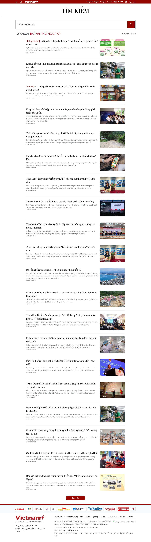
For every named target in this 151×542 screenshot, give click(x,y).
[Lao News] (47, 509)
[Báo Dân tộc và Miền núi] (17, 509)
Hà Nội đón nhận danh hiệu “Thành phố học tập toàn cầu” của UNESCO (62, 42)
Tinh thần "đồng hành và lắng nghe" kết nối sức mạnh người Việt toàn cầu (60, 180)
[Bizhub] (38, 509)
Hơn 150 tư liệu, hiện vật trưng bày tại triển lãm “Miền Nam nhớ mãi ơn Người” (61, 477)
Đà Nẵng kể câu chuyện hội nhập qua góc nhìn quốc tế (53, 269)
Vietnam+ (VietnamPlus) (31, 1)
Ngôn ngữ (95, 517)
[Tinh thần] (112, 185)
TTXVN (103, 517)
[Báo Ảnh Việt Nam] (123, 509)
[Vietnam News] (95, 509)
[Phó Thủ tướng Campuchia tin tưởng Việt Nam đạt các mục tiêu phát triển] (112, 367)
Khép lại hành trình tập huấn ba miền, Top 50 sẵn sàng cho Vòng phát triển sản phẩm (61, 111)
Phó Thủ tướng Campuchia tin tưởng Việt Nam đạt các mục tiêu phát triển (60, 362)
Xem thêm (75, 498)
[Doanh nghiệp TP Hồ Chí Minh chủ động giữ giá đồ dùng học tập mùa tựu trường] (112, 414)
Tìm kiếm (75, 10)
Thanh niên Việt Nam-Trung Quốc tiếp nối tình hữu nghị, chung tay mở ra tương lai (60, 226)
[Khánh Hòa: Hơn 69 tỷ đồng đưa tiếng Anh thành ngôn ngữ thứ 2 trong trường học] (112, 437)
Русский (120, 1)
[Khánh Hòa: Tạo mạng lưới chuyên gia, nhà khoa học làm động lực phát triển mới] (112, 344)
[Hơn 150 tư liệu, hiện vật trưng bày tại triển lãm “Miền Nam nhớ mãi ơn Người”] (112, 482)
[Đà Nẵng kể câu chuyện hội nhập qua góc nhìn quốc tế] (112, 276)
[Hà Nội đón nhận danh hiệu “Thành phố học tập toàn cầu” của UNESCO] (112, 47)
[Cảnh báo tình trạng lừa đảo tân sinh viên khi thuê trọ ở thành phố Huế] (112, 459)
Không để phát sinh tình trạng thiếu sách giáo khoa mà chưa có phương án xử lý (62, 65)
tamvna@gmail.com (101, 524)
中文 (115, 2)
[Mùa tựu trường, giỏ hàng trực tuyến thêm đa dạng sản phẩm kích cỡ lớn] (112, 162)
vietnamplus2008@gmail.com (69, 530)
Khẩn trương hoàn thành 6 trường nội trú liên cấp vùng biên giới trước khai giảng (61, 294)
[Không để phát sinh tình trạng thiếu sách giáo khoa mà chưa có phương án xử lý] (112, 70)
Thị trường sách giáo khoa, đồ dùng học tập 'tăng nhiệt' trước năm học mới (60, 88)
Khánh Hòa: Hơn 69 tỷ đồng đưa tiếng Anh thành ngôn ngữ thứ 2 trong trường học (61, 432)
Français (103, 2)
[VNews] (133, 509)
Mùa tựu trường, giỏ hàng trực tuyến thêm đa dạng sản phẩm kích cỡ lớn (61, 157)
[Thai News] (53, 509)
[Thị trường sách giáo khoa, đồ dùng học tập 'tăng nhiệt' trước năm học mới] (112, 93)
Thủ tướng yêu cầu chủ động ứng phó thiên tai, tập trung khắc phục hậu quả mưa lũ (60, 135)
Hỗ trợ (87, 517)
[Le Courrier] (110, 509)
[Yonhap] (79, 509)
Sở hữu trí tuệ (58, 517)
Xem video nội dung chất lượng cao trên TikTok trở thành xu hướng (60, 201)
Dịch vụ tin (111, 517)
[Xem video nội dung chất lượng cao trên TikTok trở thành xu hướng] (112, 208)
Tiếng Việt (90, 2)
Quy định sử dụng (72, 517)
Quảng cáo (121, 517)
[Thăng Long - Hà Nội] (126, 2)
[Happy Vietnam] (64, 509)
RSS (81, 517)
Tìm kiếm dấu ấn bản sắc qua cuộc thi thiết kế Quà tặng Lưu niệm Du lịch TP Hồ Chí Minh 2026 (61, 317)
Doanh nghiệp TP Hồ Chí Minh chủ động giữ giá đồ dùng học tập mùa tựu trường (61, 409)
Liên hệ (130, 517)
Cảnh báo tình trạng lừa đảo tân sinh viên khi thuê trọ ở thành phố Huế (61, 453)
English (96, 2)
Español (109, 2)
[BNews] (29, 509)
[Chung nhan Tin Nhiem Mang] (124, 521)
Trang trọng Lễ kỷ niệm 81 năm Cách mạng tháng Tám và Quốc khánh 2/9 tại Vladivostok (61, 385)
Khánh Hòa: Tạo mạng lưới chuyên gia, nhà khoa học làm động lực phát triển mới (61, 339)
